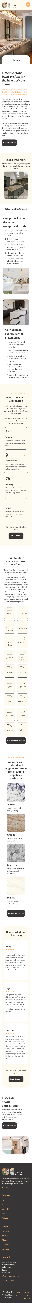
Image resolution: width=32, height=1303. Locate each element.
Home (4, 1200)
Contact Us (6, 1209)
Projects (5, 1218)
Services (5, 1235)
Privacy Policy (18, 1294)
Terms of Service (27, 1295)
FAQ (3, 1213)
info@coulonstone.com (10, 1276)
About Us (5, 1204)
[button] (28, 4)
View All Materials (15, 913)
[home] (9, 5)
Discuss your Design (14, 740)
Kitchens (5, 1240)
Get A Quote (8, 142)
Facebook (5, 1244)
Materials (5, 1231)
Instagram (5, 1249)
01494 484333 (8, 1281)
